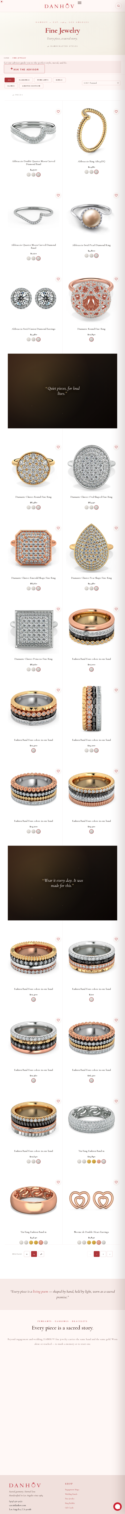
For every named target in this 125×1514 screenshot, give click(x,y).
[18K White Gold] (33, 175)
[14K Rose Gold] (99, 1161)
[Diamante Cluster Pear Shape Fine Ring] (91, 547)
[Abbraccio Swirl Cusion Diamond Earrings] (33, 298)
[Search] (118, 6)
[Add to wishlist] (58, 111)
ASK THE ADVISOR (26, 69)
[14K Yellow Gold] (89, 1161)
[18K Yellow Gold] (94, 1161)
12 (27, 1254)
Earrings (24, 80)
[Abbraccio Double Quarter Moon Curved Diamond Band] (33, 130)
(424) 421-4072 (15, 1501)
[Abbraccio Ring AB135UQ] (91, 130)
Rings (59, 80)
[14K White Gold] (29, 175)
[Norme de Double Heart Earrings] (91, 1201)
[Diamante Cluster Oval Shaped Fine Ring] (91, 466)
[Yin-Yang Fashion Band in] (91, 1120)
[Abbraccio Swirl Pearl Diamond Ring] (91, 214)
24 (34, 1254)
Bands (11, 86)
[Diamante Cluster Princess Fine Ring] (33, 628)
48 (41, 1254)
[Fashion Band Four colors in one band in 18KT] (33, 1120)
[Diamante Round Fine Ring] (91, 298)
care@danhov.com (17, 1505)
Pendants (43, 80)
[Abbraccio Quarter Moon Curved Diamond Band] (33, 214)
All (10, 80)
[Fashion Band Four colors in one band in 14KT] (91, 628)
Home (6, 58)
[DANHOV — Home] (59, 6)
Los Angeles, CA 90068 (20, 1509)
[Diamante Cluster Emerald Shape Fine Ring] (33, 547)
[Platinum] (38, 175)
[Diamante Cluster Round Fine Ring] (33, 466)
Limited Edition (31, 86)
